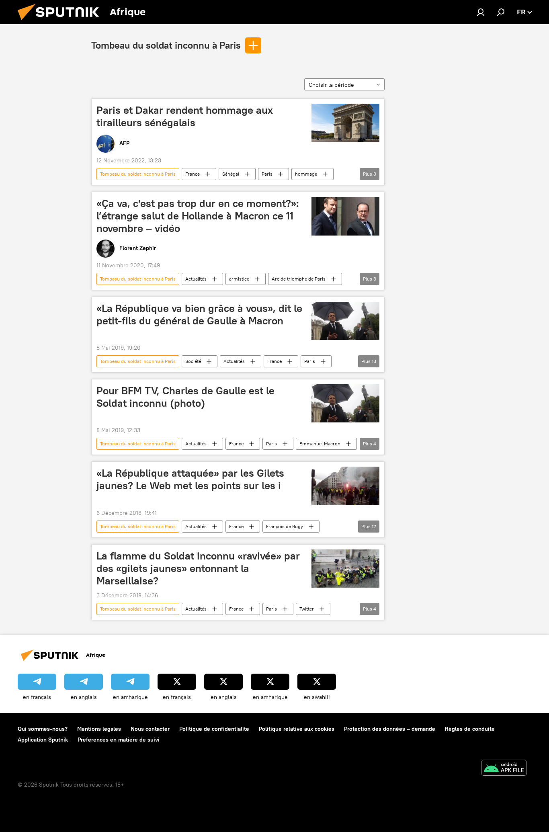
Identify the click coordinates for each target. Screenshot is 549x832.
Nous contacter (150, 728)
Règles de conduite (470, 728)
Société (193, 361)
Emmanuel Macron (319, 444)
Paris (267, 174)
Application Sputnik (43, 739)
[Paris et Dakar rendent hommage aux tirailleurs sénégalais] (345, 123)
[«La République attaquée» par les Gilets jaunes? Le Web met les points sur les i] (345, 486)
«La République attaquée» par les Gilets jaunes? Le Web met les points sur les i (190, 479)
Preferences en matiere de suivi (119, 739)
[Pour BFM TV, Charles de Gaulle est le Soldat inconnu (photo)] (345, 403)
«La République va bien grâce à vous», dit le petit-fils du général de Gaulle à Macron (199, 314)
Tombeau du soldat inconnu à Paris (166, 45)
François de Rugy (284, 526)
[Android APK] (504, 769)
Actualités (196, 279)
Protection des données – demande (389, 728)
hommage (306, 174)
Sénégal (230, 174)
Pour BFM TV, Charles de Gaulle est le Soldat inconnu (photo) (185, 397)
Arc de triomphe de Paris (299, 279)
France (192, 174)
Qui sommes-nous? (43, 728)
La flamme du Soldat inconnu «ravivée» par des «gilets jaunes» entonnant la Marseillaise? (198, 568)
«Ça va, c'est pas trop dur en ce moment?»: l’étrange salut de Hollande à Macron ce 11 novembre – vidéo (197, 216)
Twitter (306, 609)
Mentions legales (99, 728)
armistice (239, 279)
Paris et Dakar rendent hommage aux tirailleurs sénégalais (184, 116)
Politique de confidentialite (214, 728)
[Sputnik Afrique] (61, 22)
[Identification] (481, 12)
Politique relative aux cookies (296, 728)
